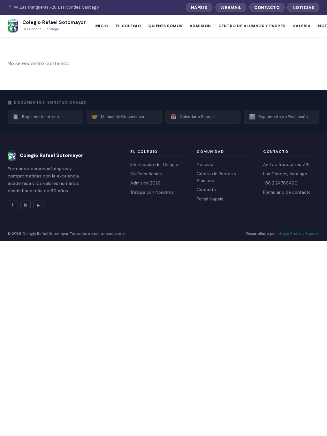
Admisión (200, 25)
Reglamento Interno (35, 116)
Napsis (199, 7)
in (25, 205)
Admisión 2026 (145, 183)
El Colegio (128, 25)
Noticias (304, 7)
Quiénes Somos (165, 25)
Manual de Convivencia (117, 116)
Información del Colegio (154, 164)
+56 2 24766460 (280, 183)
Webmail (230, 7)
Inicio (101, 25)
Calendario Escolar (192, 116)
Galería (302, 25)
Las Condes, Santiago (285, 174)
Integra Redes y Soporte (298, 233)
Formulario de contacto (287, 192)
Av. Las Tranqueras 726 (286, 164)
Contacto (266, 7)
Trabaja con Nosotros (152, 192)
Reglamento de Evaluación (278, 116)
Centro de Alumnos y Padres (251, 25)
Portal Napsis (210, 199)
